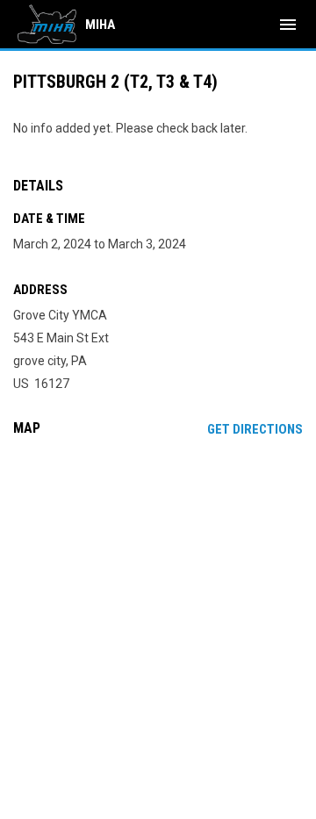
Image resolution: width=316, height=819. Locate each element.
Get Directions (255, 429)
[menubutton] (287, 24)
